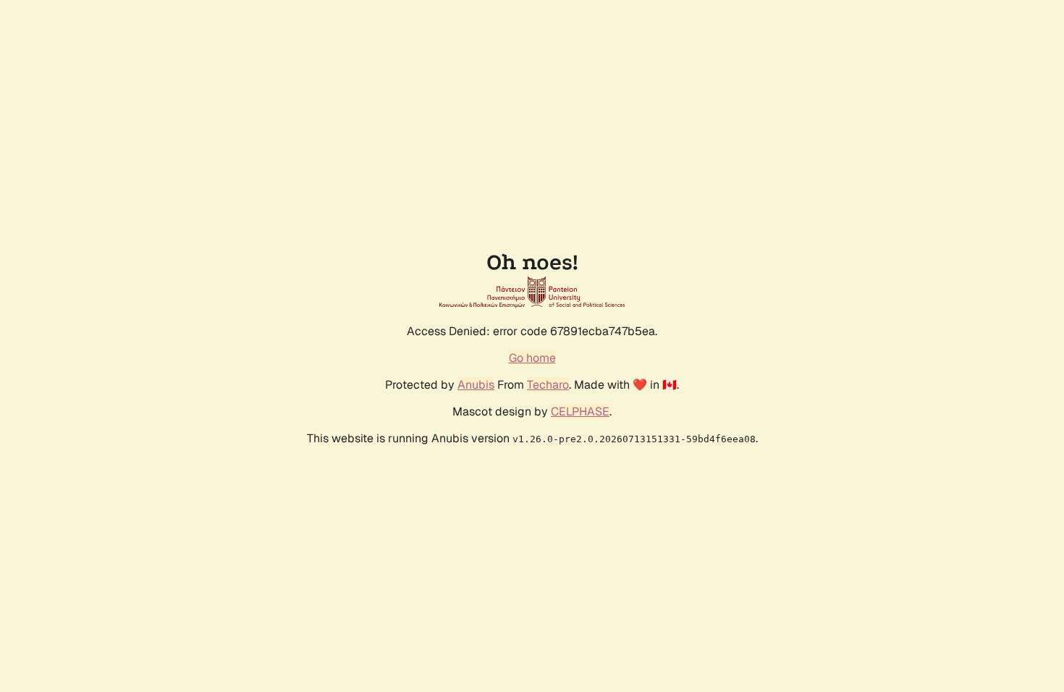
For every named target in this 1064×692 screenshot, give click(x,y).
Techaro (548, 384)
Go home (532, 358)
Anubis (475, 384)
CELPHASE (580, 411)
